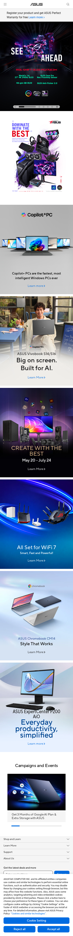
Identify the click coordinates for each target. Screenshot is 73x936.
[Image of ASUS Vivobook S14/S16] (36, 341)
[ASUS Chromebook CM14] (36, 615)
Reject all (20, 929)
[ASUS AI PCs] (36, 249)
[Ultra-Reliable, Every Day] (36, 524)
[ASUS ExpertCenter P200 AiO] (36, 707)
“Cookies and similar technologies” (28, 913)
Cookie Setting (36, 920)
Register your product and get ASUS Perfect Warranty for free (34, 15)
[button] (5, 4)
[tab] (15, 106)
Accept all (53, 929)
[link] (36, 4)
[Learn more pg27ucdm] (36, 110)
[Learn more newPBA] (36, 202)
